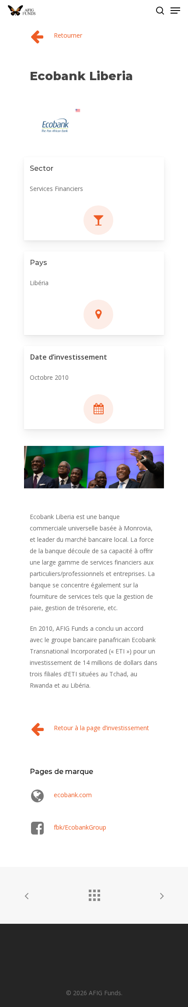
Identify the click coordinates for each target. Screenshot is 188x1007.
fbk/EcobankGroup (80, 827)
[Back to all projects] (94, 893)
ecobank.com (73, 795)
